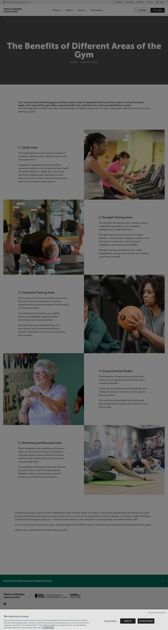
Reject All (127, 621)
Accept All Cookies (146, 621)
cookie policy (48, 627)
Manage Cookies (110, 621)
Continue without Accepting (156, 612)
